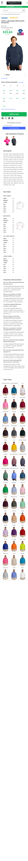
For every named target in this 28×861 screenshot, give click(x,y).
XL (4, 93)
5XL (4, 101)
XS (4, 85)
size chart (21, 82)
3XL (17, 93)
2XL (11, 93)
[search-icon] (24, 10)
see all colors (4, 78)
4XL (24, 93)
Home (2, 14)
